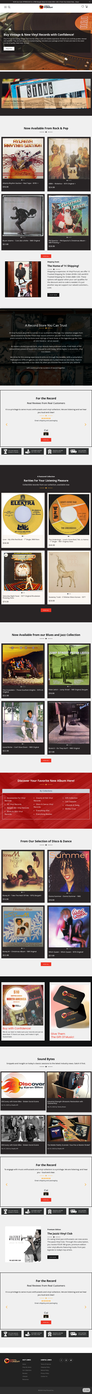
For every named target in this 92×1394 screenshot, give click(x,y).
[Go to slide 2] (68, 178)
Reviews (24, 1371)
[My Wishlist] (82, 7)
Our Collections (26, 1368)
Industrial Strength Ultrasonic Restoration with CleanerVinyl (65, 1100)
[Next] (86, 40)
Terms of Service (46, 1362)
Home (24, 1362)
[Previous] (5, 40)
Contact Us (44, 1374)
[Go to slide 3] (24, 177)
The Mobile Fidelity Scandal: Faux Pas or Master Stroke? (68, 1143)
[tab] (43, 66)
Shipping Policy (45, 1365)
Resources (25, 1377)
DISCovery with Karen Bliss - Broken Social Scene (20, 1099)
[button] (7, 422)
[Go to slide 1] (21, 177)
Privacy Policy (45, 1371)
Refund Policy (45, 1368)
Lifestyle (24, 1374)
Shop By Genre (26, 1365)
